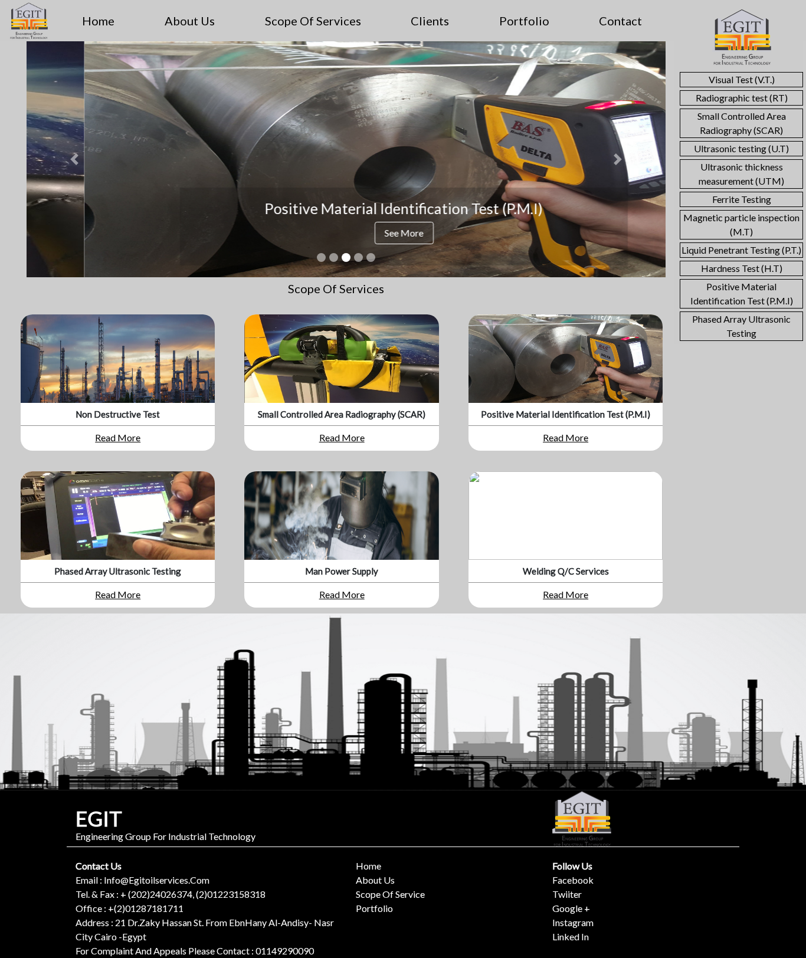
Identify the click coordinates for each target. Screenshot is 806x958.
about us (190, 21)
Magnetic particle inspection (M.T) (741, 224)
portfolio (524, 21)
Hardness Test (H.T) (741, 268)
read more (117, 437)
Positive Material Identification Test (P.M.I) (741, 293)
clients (430, 21)
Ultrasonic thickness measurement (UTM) (741, 173)
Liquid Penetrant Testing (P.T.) (741, 249)
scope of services (313, 21)
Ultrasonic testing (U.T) (741, 148)
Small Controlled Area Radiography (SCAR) (741, 123)
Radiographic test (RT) (742, 97)
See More (346, 232)
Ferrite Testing (741, 199)
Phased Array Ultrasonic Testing (741, 326)
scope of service (390, 894)
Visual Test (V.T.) (742, 79)
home (98, 21)
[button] (74, 159)
